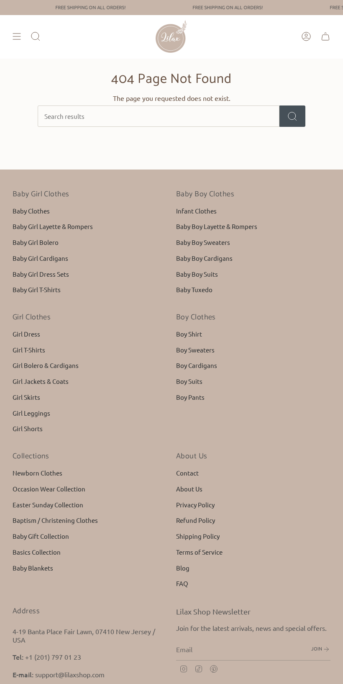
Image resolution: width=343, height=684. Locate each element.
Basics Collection (37, 552)
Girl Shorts (28, 428)
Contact (187, 473)
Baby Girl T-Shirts (37, 289)
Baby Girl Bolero (36, 242)
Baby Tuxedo (194, 289)
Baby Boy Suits (197, 274)
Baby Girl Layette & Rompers (53, 226)
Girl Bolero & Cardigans (46, 365)
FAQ (182, 583)
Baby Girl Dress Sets (41, 274)
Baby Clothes (31, 211)
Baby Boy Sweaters (203, 242)
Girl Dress (26, 334)
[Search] (292, 116)
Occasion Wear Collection (49, 489)
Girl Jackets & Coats (41, 381)
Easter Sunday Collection (48, 505)
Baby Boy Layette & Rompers (216, 226)
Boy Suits (189, 381)
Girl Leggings (31, 413)
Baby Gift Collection (41, 536)
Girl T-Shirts (29, 350)
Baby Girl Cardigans (40, 258)
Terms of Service (199, 552)
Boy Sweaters (195, 350)
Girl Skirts (26, 397)
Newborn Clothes (37, 473)
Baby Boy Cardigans (204, 258)
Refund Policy (195, 520)
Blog (182, 568)
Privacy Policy (195, 505)
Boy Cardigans (196, 365)
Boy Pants (190, 397)
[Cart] (325, 36)
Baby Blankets (33, 568)
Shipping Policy (198, 536)
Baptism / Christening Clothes (55, 520)
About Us (189, 489)
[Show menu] (16, 36)
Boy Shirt (189, 334)
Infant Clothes (196, 211)
